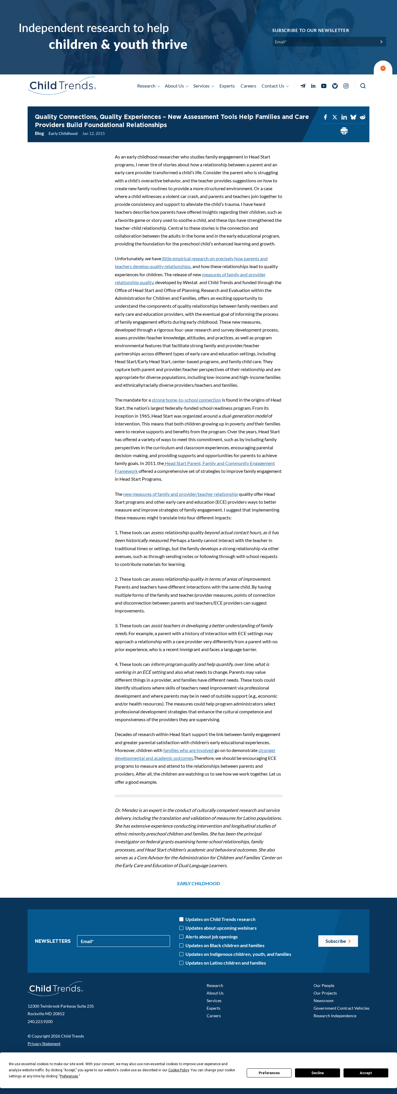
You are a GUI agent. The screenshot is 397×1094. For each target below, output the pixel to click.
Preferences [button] (69, 1076)
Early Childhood (63, 133)
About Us (215, 992)
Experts (227, 85)
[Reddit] (362, 117)
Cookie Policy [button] (178, 1070)
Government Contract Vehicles (341, 1008)
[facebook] (325, 117)
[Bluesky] (353, 117)
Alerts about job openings (211, 936)
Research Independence (335, 1015)
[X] (334, 117)
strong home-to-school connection (186, 399)
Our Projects (325, 992)
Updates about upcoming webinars (221, 928)
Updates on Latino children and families (225, 962)
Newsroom (324, 1000)
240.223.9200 (40, 1021)
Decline (318, 1073)
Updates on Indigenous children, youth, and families (238, 954)
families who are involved (188, 750)
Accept (366, 1073)
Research (215, 985)
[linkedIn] (344, 117)
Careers (248, 85)
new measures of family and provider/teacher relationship (180, 494)
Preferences (269, 1073)
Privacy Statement (44, 1043)
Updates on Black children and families (224, 945)
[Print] (344, 131)
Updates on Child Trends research (220, 919)
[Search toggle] (363, 86)
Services (214, 1000)
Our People (324, 985)
